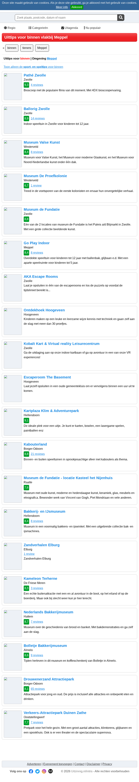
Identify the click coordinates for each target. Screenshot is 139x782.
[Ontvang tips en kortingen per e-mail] (50, 771)
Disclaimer (93, 764)
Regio (11, 27)
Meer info (62, 7)
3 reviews (37, 588)
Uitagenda (71, 27)
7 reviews (37, 621)
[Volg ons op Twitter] (37, 771)
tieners (26, 47)
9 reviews (37, 655)
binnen (11, 47)
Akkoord (76, 7)
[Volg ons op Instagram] (44, 771)
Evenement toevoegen (57, 764)
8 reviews (37, 152)
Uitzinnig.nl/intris (81, 771)
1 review (36, 185)
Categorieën (39, 27)
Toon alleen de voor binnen (33, 66)
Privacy (107, 764)
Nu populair (93, 27)
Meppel (42, 47)
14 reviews (38, 118)
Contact (79, 764)
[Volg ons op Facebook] (31, 771)
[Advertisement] (69, 750)
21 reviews (38, 453)
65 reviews (38, 688)
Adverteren (34, 764)
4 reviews (37, 84)
